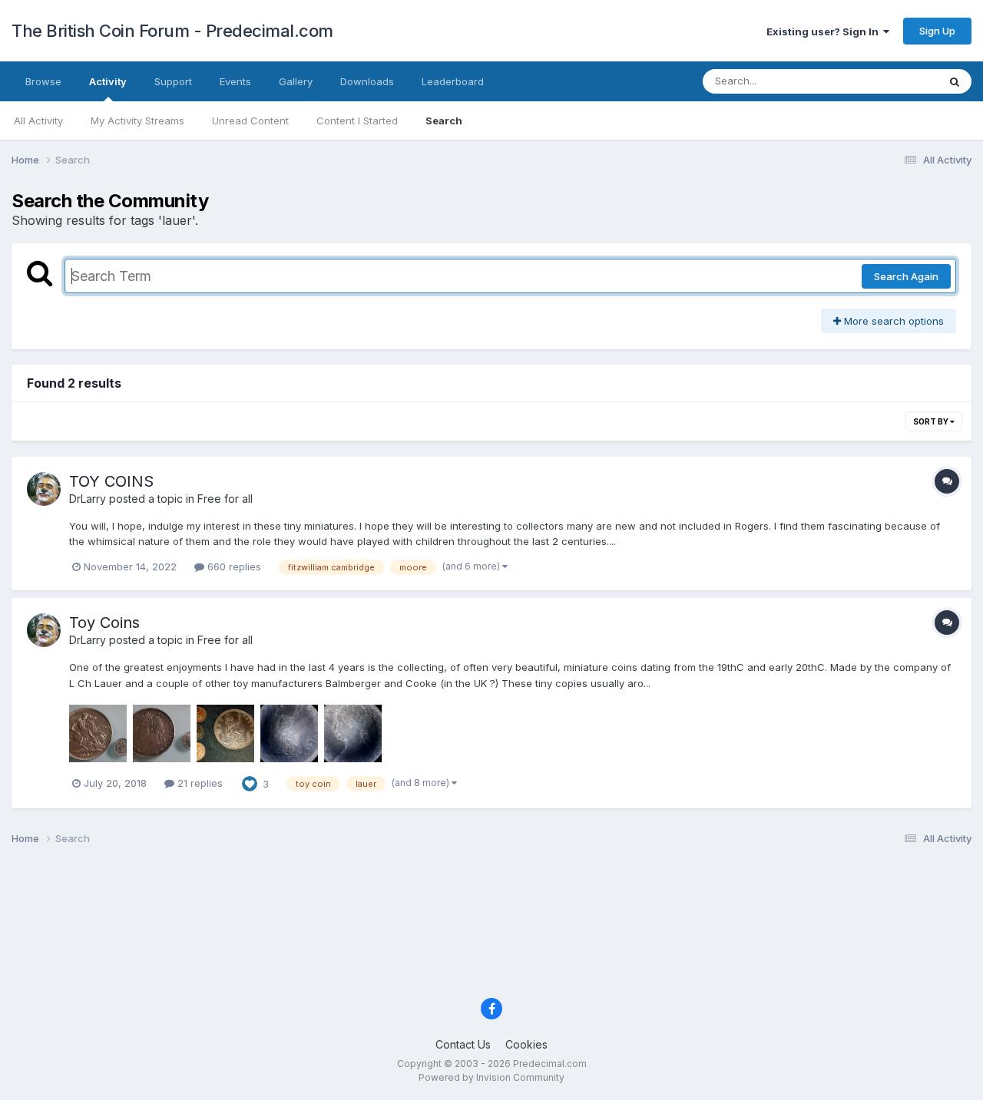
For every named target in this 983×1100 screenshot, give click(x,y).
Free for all (225, 498)
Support (173, 81)
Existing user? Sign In (824, 31)
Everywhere (890, 81)
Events (235, 81)
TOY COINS (111, 481)
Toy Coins (104, 622)
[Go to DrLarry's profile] (44, 489)
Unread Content (250, 120)
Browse (43, 81)
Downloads (367, 81)
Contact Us (463, 1044)
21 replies (198, 783)
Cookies (526, 1044)
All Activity (38, 120)
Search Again (906, 276)
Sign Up (937, 31)
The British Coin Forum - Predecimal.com (172, 31)
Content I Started (357, 120)
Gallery (296, 81)
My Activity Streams (137, 120)
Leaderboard (453, 81)
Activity (108, 81)
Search (443, 120)
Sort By (931, 421)
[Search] (954, 81)
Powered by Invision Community (491, 1077)
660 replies (232, 566)
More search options (892, 321)
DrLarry (87, 498)
